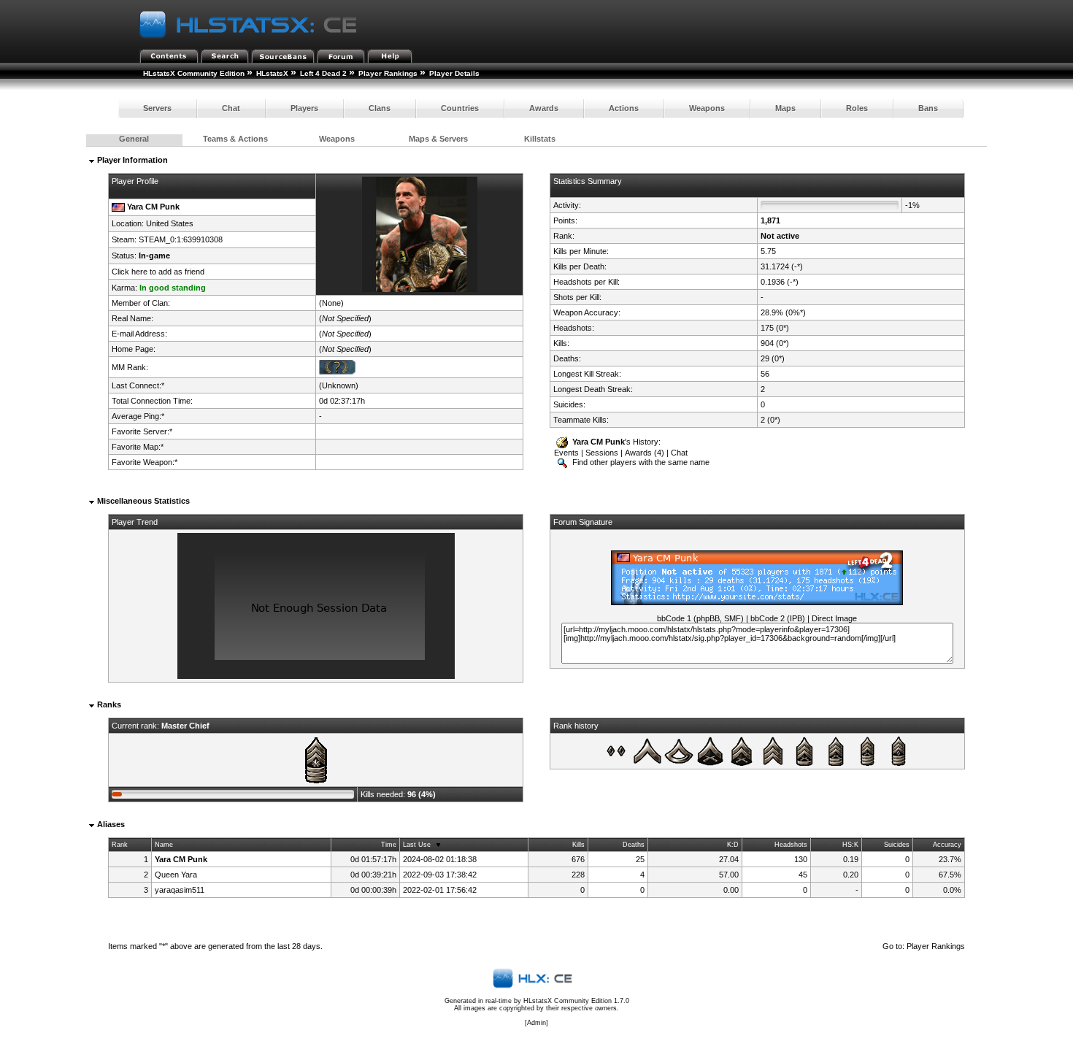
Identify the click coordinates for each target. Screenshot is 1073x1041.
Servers (157, 108)
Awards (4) (644, 452)
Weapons (707, 108)
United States (169, 223)
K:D (733, 844)
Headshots (790, 844)
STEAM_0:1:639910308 (181, 239)
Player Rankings (388, 73)
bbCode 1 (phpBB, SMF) (700, 618)
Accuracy (947, 844)
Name (164, 844)
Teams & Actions (235, 138)
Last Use (417, 844)
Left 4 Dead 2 (323, 73)
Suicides (896, 844)
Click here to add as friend (158, 271)
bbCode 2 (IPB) (777, 618)
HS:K (850, 844)
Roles (857, 108)
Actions (624, 108)
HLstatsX (272, 73)
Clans (380, 108)
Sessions (601, 452)
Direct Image (834, 618)
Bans (928, 108)
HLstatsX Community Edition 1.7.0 (576, 1000)
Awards (543, 108)
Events (566, 452)
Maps (785, 108)
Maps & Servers (438, 138)
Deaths (634, 844)
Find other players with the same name (639, 462)
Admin (536, 1022)
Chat (231, 108)
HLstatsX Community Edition (194, 73)
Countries (460, 108)
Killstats (539, 138)
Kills (578, 844)
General (134, 138)
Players (304, 108)
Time (388, 844)
